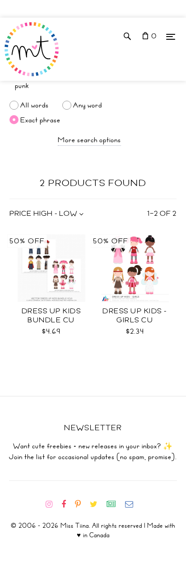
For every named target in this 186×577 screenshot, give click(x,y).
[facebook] (67, 504)
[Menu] (170, 36)
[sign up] (115, 504)
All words (34, 105)
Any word (87, 105)
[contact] (132, 504)
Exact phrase (40, 119)
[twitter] (97, 504)
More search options (89, 140)
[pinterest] (81, 504)
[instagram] (53, 504)
